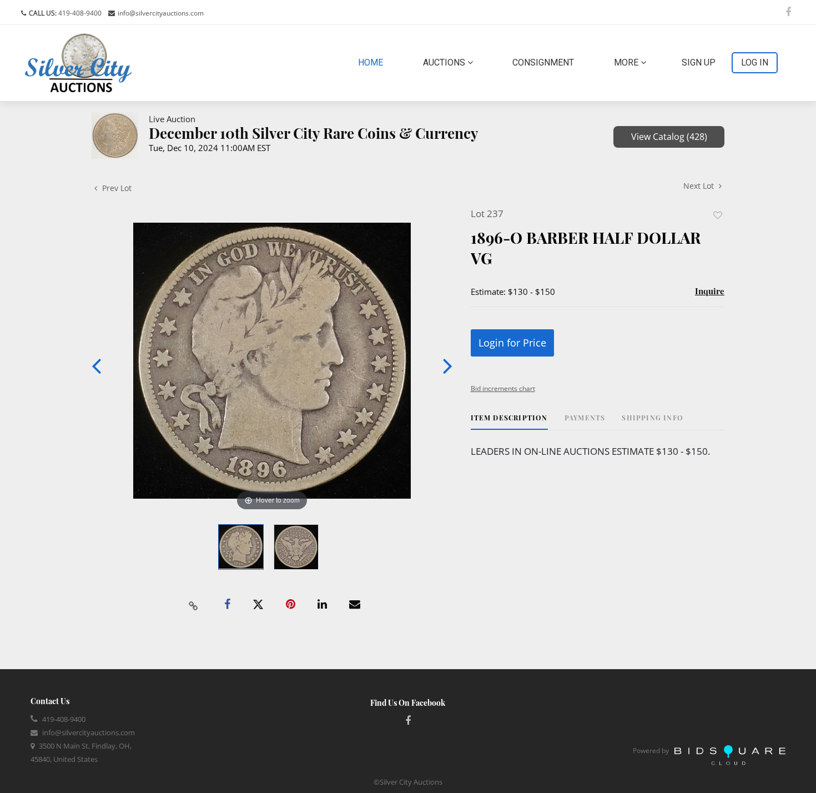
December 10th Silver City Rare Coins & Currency (313, 133)
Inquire (709, 291)
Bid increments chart (503, 388)
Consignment (543, 62)
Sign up (699, 62)
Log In (754, 62)
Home (372, 62)
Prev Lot (116, 188)
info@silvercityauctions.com (161, 13)
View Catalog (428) (669, 137)
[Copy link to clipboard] (193, 604)
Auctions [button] (445, 62)
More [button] (627, 62)
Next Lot (699, 185)
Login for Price (512, 342)
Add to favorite (717, 215)
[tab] (509, 422)
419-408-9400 (79, 13)
